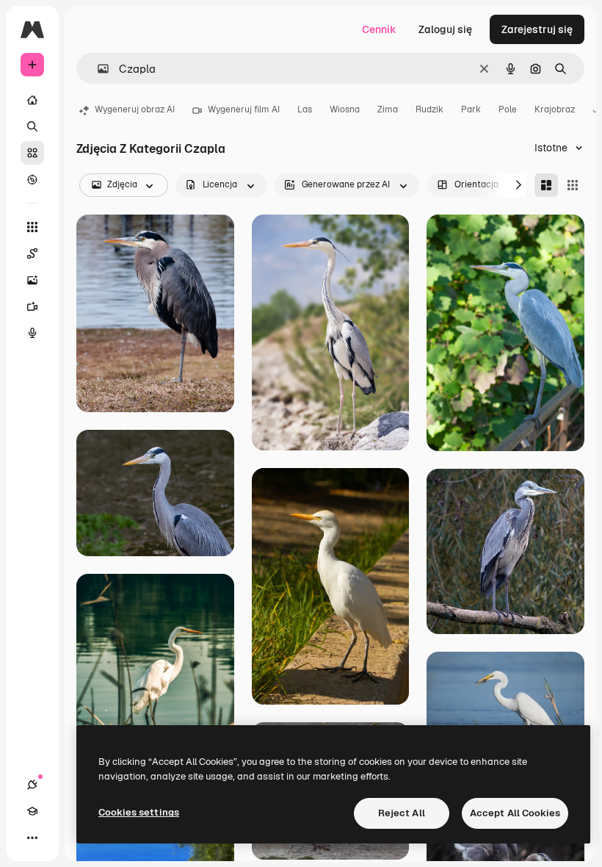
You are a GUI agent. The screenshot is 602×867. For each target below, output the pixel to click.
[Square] (572, 185)
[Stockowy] (32, 153)
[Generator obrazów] (32, 280)
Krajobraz (554, 109)
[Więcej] (32, 837)
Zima (387, 109)
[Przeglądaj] (32, 179)
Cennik (379, 29)
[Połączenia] (32, 784)
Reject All (401, 813)
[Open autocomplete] (97, 68)
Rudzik (429, 109)
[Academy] (32, 811)
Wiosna (345, 109)
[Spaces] (32, 253)
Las (304, 109)
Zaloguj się (445, 29)
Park (471, 109)
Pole (507, 109)
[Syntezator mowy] (32, 333)
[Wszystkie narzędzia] (32, 227)
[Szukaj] (32, 126)
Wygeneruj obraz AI (135, 109)
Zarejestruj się (537, 29)
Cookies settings (138, 812)
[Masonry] (546, 185)
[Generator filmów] (32, 306)
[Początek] (32, 100)
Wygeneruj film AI (244, 109)
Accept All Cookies (515, 813)
